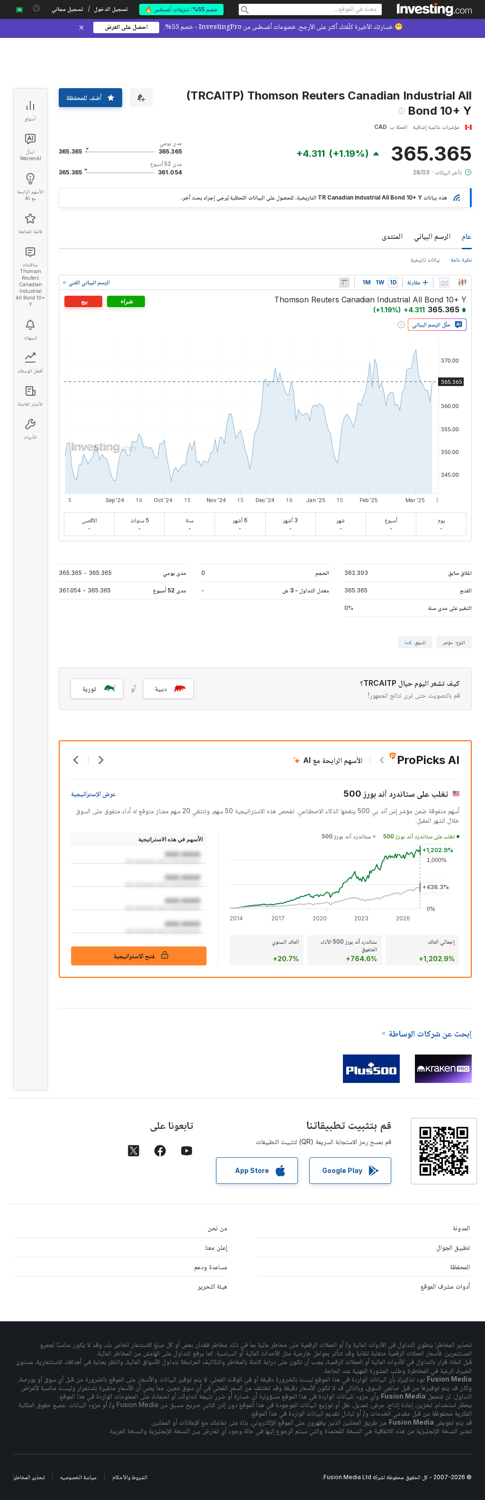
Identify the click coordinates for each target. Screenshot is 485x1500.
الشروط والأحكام (129, 1477)
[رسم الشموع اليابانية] (462, 282)
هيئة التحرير (212, 1286)
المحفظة (460, 1267)
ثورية (89, 688)
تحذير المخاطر (29, 1477)
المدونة (461, 1228)
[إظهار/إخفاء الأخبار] (344, 282)
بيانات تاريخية (425, 259)
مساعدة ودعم (210, 1267)
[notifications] (36, 8)
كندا (408, 642)
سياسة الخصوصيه (78, 1477)
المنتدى (392, 236)
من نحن (217, 1228)
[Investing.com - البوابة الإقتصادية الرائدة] (434, 9)
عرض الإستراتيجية (93, 794)
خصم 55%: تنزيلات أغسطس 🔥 (181, 9)
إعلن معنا (216, 1247)
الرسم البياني (432, 236)
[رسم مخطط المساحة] (444, 282)
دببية (161, 688)
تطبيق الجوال (453, 1247)
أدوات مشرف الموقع (445, 1286)
